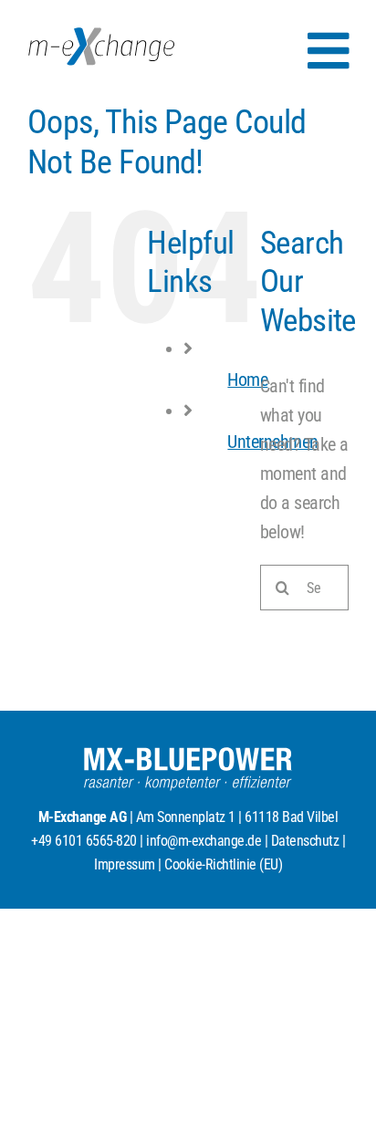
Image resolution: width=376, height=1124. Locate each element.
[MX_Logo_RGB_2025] (101, 36)
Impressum (124, 864)
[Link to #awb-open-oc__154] (329, 51)
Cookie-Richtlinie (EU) (223, 864)
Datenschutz (305, 840)
